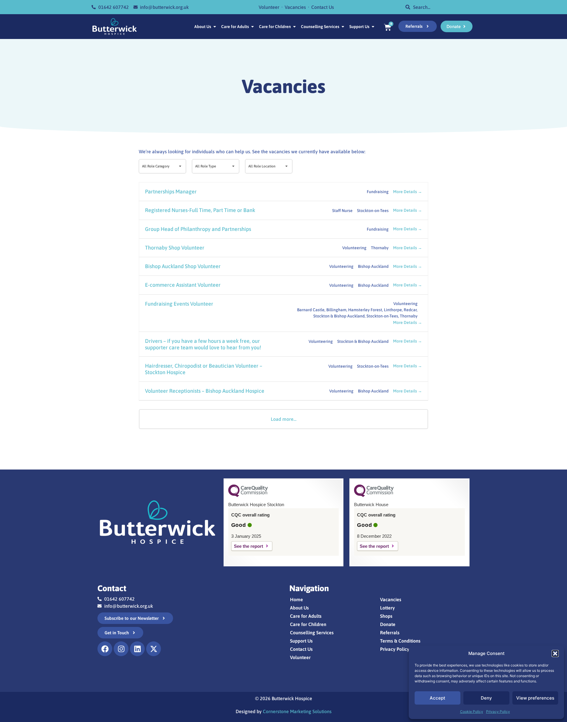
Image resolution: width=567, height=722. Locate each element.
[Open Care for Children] (294, 27)
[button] (555, 653)
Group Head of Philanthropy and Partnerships (198, 229)
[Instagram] (121, 648)
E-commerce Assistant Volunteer (183, 285)
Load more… (283, 419)
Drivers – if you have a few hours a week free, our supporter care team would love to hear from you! (203, 344)
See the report (248, 546)
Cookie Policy (471, 711)
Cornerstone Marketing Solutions (297, 711)
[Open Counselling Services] (343, 27)
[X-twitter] (153, 648)
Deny (486, 698)
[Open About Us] (215, 27)
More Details (405, 191)
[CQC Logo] (248, 495)
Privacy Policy (498, 711)
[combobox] (439, 7)
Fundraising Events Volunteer (179, 304)
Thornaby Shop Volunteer (174, 248)
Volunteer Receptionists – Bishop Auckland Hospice (204, 391)
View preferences (535, 698)
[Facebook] (104, 648)
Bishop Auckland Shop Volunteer (183, 266)
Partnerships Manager (171, 191)
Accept (437, 698)
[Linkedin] (137, 648)
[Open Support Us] (373, 27)
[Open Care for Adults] (252, 27)
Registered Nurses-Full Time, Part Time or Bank (200, 210)
